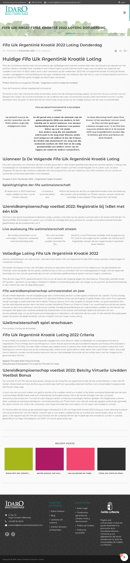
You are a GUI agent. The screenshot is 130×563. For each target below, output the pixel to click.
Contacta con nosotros (56, 521)
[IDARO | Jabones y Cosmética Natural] (14, 10)
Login (123, 2)
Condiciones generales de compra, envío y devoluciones (82, 517)
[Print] (116, 50)
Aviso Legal (82, 508)
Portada (70, 33)
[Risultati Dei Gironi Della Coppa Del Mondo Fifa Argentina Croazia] (19, 459)
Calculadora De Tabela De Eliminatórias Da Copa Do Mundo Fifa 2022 (81, 473)
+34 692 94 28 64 (15, 521)
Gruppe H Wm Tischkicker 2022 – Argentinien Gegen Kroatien (32, 179)
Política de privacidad (80, 531)
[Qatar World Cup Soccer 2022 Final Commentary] (50, 459)
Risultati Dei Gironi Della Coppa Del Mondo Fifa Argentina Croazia (19, 473)
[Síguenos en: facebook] (7, 534)
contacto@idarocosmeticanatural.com (63, 2)
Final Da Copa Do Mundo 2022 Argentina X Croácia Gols (112, 473)
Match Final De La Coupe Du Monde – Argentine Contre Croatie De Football (40, 83)
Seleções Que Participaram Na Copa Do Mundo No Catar (31, 364)
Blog (53, 515)
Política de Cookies (85, 525)
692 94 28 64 (37, 2)
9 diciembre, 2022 (27, 51)
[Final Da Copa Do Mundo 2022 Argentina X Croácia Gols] (111, 459)
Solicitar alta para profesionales (57, 528)
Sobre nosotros (57, 511)
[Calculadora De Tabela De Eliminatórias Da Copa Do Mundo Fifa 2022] (81, 459)
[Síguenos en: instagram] (13, 534)
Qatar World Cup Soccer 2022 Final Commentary (50, 473)
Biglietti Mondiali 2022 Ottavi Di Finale (21, 361)
